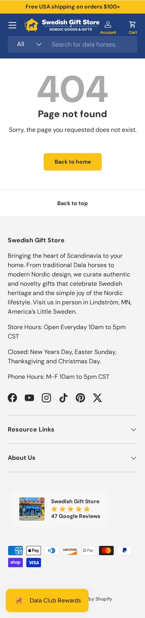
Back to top (72, 203)
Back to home (73, 161)
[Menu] (12, 25)
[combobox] (72, 44)
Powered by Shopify (90, 599)
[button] (132, 25)
